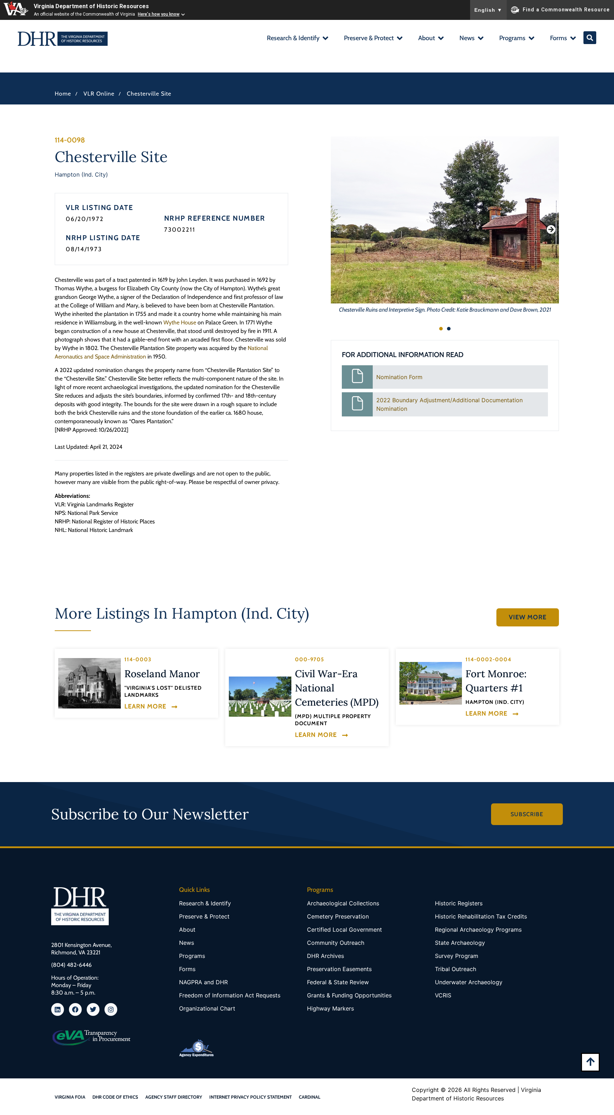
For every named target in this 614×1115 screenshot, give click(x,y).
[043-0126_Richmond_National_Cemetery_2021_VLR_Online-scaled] (260, 697)
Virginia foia (70, 1097)
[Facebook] (75, 1009)
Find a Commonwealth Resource (566, 9)
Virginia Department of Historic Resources (91, 6)
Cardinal (310, 1097)
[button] (297, 39)
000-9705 (309, 659)
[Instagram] (110, 1009)
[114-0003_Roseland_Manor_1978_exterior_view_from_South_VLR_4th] (89, 683)
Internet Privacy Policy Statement (250, 1097)
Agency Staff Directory (173, 1097)
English (488, 10)
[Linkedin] (57, 1009)
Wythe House (179, 322)
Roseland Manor (162, 673)
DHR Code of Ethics (115, 1097)
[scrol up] (590, 1061)
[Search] (589, 37)
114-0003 (137, 659)
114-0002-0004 (488, 659)
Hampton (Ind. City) (81, 174)
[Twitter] (93, 1009)
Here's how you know (158, 14)
